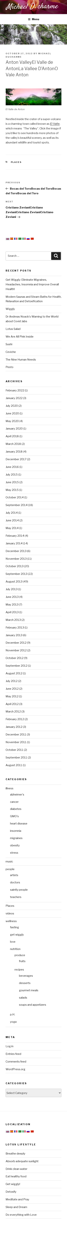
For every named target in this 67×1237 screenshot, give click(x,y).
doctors (15, 882)
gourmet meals (28, 990)
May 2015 (12, 490)
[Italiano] (24, 238)
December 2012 (16, 642)
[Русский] (28, 238)
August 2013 (14, 581)
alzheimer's (17, 794)
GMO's (14, 816)
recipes (19, 969)
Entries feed (13, 1054)
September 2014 (17, 505)
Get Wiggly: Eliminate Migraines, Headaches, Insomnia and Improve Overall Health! (32, 284)
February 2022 (15, 390)
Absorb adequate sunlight (22, 1161)
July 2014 (12, 512)
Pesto (9, 367)
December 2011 (16, 734)
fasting (14, 927)
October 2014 (15, 497)
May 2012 (12, 696)
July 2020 (12, 405)
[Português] (20, 238)
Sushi (9, 344)
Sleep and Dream (16, 1207)
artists (14, 875)
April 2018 (12, 436)
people (10, 869)
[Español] (12, 238)
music (9, 861)
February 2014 (15, 535)
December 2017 (16, 459)
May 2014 (12, 528)
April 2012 (12, 704)
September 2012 (16, 665)
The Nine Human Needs (21, 359)
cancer (14, 802)
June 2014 (12, 520)
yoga (13, 1021)
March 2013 (13, 620)
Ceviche (11, 352)
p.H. (12, 1014)
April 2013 (12, 612)
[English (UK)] (8, 239)
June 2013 (12, 597)
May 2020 (12, 421)
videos (10, 913)
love (12, 941)
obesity (15, 845)
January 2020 (14, 428)
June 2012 (12, 688)
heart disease (18, 823)
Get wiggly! (13, 1184)
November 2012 (16, 650)
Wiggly (10, 309)
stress (14, 852)
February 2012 (15, 719)
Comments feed (16, 1061)
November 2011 (16, 742)
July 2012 (11, 681)
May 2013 (12, 604)
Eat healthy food (16, 1176)
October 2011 (14, 750)
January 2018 (14, 451)
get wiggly (17, 934)
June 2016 (12, 467)
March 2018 (13, 444)
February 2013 (15, 627)
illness (9, 788)
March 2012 (13, 711)
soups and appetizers (32, 1004)
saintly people (19, 889)
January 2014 (14, 543)
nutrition (15, 949)
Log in (9, 1046)
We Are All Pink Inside (20, 336)
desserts (25, 983)
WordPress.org (15, 1069)
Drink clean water (16, 1169)
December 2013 (16, 551)
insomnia (15, 831)
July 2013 (11, 589)
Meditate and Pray (17, 1199)
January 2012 (14, 727)
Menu (35, 19)
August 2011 (14, 765)
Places (16, 162)
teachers (15, 897)
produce (20, 955)
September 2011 (16, 757)
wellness (11, 921)
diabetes (15, 809)
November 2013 (16, 558)
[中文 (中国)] (32, 238)
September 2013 (16, 574)
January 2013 (14, 635)
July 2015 (12, 474)
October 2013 (14, 566)
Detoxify (11, 1191)
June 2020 (12, 413)
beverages (26, 975)
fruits (22, 961)
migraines (16, 838)
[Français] (16, 238)
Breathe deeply (15, 1153)
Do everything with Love (21, 1214)
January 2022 (14, 398)
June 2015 (12, 482)
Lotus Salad (13, 329)
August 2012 (14, 673)
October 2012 (14, 658)
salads (23, 997)
